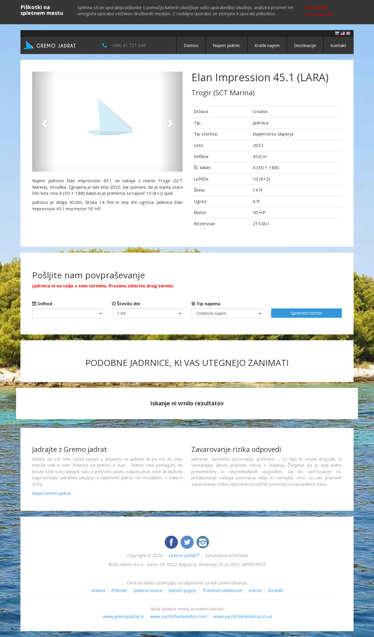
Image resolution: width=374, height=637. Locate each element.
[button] (43, 122)
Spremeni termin (306, 313)
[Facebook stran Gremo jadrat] (172, 541)
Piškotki (119, 590)
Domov (191, 45)
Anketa (98, 590)
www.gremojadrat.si (123, 616)
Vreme (255, 590)
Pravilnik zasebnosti (222, 590)
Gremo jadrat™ (184, 555)
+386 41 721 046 (128, 45)
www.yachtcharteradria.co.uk (242, 616)
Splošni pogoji (182, 590)
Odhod (44, 303)
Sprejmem (316, 7)
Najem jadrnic (226, 45)
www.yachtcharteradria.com (178, 616)
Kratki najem (267, 45)
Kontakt (338, 45)
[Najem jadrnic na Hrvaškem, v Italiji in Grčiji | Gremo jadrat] (58, 45)
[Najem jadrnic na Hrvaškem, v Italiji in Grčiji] (337, 32)
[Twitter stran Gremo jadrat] (187, 541)
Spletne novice (147, 590)
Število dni (128, 303)
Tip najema (207, 303)
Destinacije (305, 45)
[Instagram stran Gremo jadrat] (202, 541)
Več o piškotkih (319, 14)
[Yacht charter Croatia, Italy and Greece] (342, 32)
